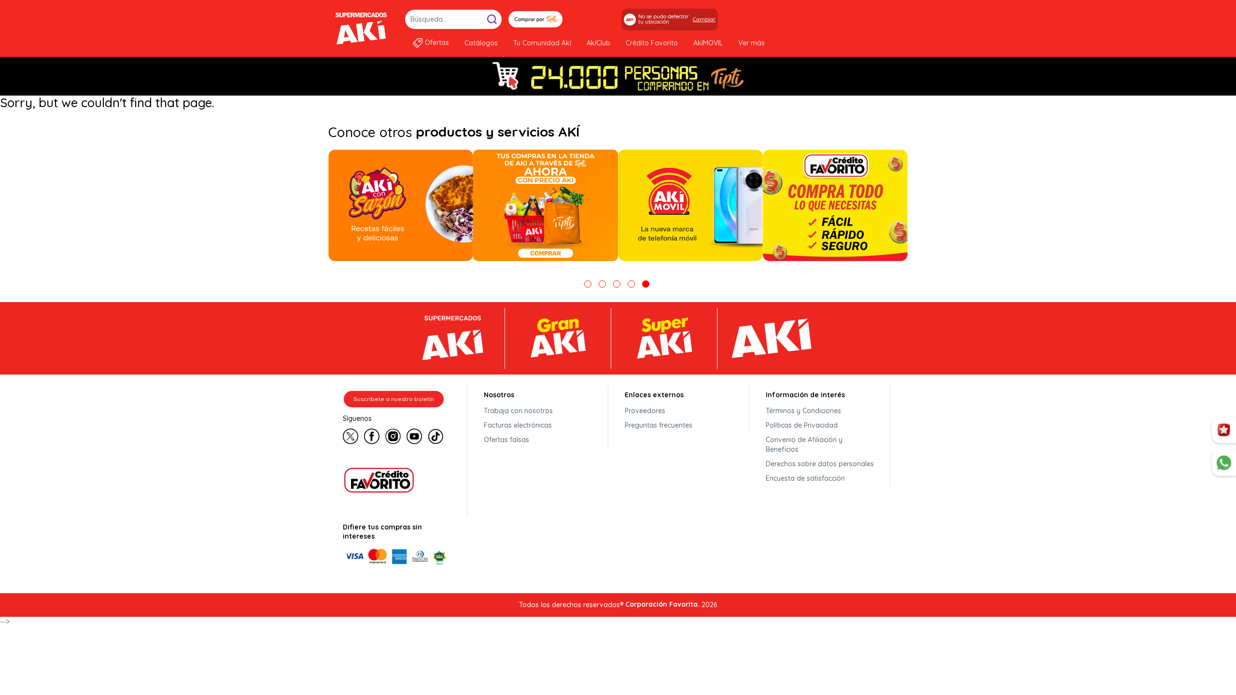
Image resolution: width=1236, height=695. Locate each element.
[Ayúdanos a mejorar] (1224, 430)
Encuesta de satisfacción (805, 478)
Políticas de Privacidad (802, 425)
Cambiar (704, 19)
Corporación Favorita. (662, 604)
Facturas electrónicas (518, 425)
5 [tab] (645, 284)
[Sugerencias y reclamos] (1224, 463)
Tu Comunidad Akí (542, 43)
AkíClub (598, 43)
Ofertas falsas (506, 439)
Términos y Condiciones (803, 410)
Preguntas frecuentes (658, 425)
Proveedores (645, 410)
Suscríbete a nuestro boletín (393, 399)
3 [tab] (616, 284)
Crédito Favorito (652, 43)
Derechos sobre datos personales (820, 463)
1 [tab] (587, 284)
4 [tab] (631, 284)
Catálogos (481, 43)
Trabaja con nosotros (518, 410)
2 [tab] (602, 284)
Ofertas (437, 42)
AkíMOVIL (708, 43)
